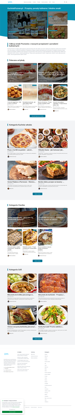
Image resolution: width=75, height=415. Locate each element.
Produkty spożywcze (48, 385)
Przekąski (46, 383)
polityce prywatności (16, 406)
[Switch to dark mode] (67, 2)
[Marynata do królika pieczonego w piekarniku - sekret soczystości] (22, 283)
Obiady (46, 357)
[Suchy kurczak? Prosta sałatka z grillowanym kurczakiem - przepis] (53, 315)
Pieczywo (46, 392)
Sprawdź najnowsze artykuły (37, 116)
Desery (46, 379)
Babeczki (46, 356)
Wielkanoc (46, 401)
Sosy (45, 387)
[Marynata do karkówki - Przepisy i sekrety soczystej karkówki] (53, 283)
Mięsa (46, 368)
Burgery (46, 381)
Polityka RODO (27, 407)
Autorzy (33, 352)
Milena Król (12, 80)
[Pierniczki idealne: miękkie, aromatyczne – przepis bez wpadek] (15, 237)
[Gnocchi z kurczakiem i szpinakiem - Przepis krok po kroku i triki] (60, 92)
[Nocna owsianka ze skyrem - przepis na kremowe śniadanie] (45, 237)
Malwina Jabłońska (44, 156)
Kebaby (46, 354)
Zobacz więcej (37, 193)
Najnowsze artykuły (27, 2)
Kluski (46, 370)
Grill (50, 2)
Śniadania (46, 396)
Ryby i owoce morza (48, 398)
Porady (38, 2)
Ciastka (34, 2)
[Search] (64, 2)
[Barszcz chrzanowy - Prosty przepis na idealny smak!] (45, 92)
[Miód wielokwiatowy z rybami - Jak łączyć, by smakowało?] (27, 25)
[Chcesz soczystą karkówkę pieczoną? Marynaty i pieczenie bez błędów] (22, 315)
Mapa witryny (40, 407)
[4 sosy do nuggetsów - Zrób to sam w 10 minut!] (15, 92)
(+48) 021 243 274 (8, 370)
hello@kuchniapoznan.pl (9, 371)
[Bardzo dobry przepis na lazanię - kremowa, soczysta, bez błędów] (53, 170)
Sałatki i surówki (47, 390)
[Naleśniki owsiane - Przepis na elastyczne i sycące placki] (30, 237)
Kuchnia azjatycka (48, 372)
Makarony (46, 367)
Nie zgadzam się (12, 409)
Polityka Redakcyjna (34, 407)
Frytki (45, 365)
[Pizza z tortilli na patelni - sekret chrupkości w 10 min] (22, 138)
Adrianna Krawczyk (43, 80)
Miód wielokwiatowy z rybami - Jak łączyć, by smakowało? (24, 33)
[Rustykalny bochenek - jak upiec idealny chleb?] (30, 92)
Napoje (46, 394)
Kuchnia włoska (45, 2)
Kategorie (47, 352)
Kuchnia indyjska (47, 374)
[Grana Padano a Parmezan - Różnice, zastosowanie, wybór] (22, 170)
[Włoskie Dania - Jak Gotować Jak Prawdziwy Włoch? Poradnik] (53, 138)
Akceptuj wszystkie (12, 411)
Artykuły (19, 352)
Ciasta (53, 2)
